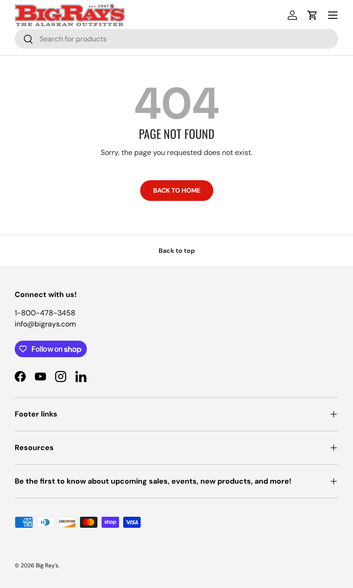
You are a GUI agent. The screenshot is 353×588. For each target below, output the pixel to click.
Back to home (176, 190)
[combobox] (176, 39)
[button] (312, 15)
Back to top (177, 250)
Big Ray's (47, 565)
